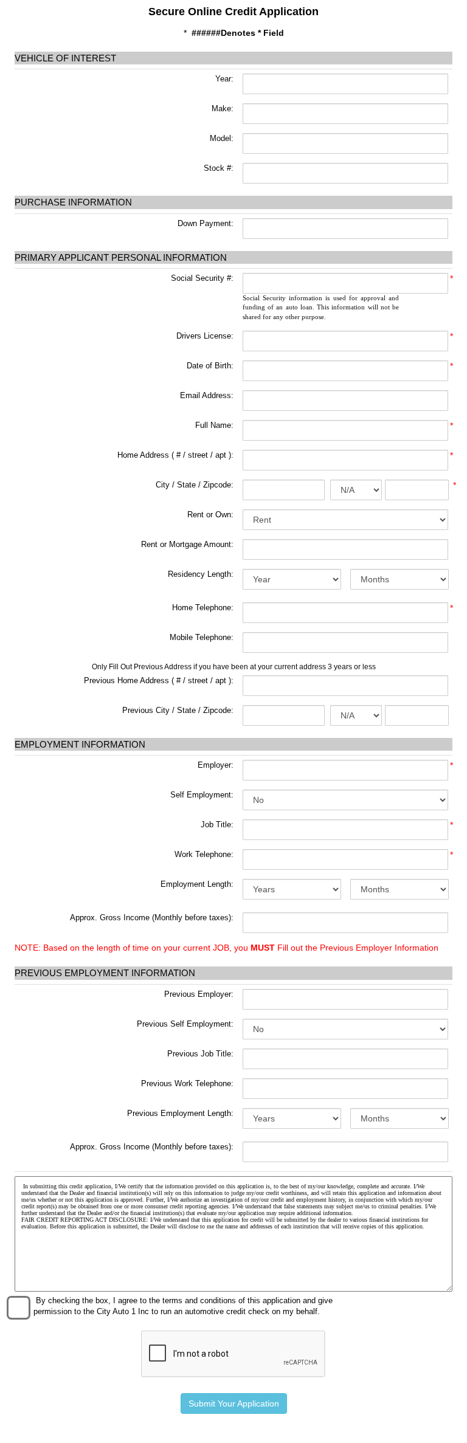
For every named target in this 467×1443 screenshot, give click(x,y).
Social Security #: (202, 278)
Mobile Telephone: (202, 637)
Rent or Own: (210, 514)
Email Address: (207, 395)
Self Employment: (202, 794)
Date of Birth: (210, 365)
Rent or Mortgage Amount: (187, 544)
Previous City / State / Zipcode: (178, 710)
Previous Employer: (199, 994)
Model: (220, 138)
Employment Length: (197, 884)
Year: (223, 78)
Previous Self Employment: (185, 1023)
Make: (221, 108)
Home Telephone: (203, 607)
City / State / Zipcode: (195, 484)
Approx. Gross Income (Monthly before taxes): (152, 917)
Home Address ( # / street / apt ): (175, 455)
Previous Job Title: (200, 1053)
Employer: (216, 765)
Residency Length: (201, 574)
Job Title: (217, 824)
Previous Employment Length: (180, 1113)
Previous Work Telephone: (187, 1083)
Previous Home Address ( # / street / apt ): (159, 680)
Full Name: (214, 425)
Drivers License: (205, 335)
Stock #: (217, 168)
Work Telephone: (204, 854)
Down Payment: (204, 223)
